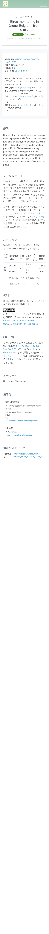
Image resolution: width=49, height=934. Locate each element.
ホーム (19, 17)
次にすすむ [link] (34, 283)
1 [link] (24, 283)
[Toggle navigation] (43, 4)
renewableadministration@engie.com (22, 421)
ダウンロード (26, 88)
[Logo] (5, 4)
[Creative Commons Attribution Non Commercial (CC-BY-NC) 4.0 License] (10, 310)
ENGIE (13, 68)
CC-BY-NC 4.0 (21, 71)
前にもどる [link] (15, 283)
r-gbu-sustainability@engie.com (19, 435)
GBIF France (9, 352)
